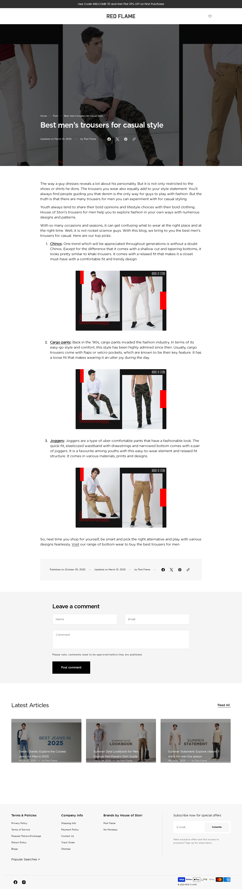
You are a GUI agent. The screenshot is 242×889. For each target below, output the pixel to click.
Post (55, 116)
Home (43, 116)
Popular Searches (24, 859)
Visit (75, 544)
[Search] (201, 16)
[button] (218, 16)
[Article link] (46, 741)
